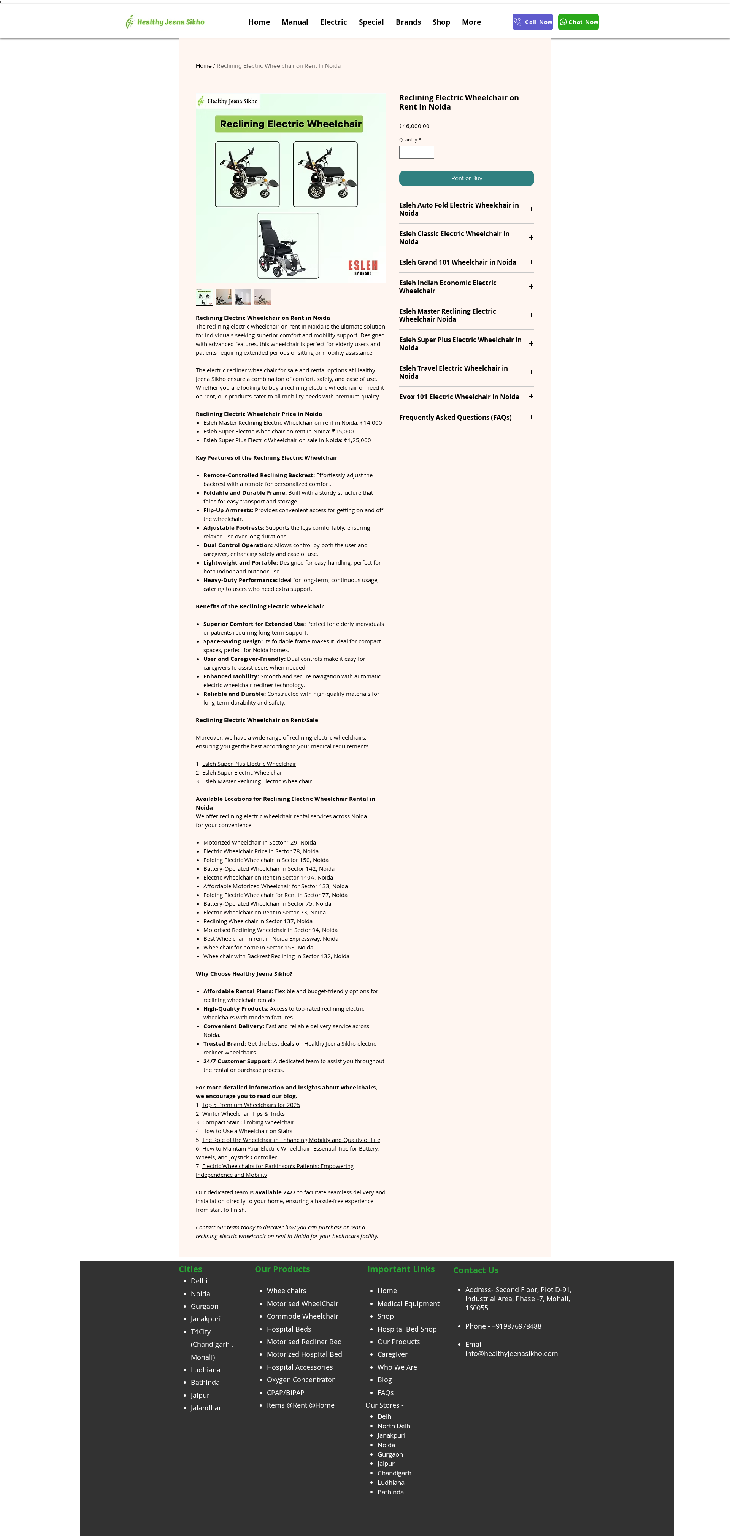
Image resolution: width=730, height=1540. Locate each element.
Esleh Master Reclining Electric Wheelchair (257, 781)
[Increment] (429, 152)
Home (204, 65)
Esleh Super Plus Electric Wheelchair (249, 763)
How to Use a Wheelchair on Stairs (247, 1131)
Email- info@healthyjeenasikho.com (511, 1349)
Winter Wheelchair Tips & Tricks (243, 1113)
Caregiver (393, 1354)
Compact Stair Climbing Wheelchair (248, 1122)
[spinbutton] (417, 152)
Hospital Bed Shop (407, 1329)
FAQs (386, 1392)
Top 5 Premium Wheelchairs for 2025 (251, 1104)
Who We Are (397, 1367)
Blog (385, 1379)
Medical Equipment (409, 1303)
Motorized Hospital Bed (304, 1354)
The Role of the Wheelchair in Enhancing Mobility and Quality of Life (291, 1139)
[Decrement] (404, 152)
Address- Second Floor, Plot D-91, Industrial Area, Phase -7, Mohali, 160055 (518, 1298)
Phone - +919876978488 (503, 1325)
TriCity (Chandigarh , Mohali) (212, 1344)
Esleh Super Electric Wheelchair (243, 772)
